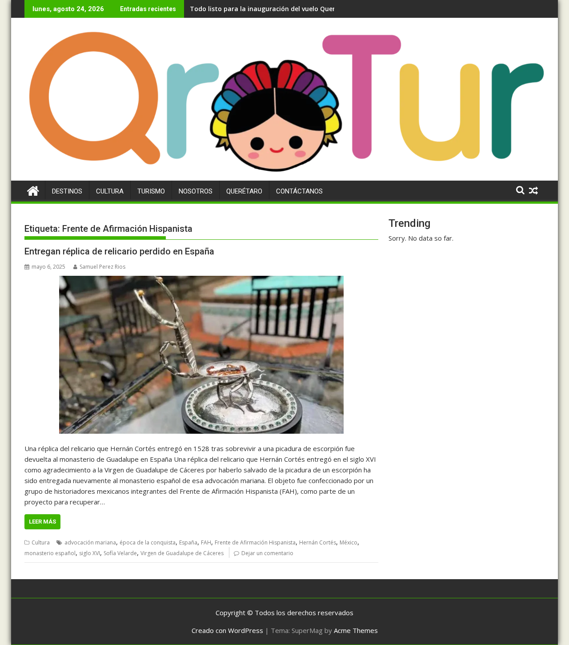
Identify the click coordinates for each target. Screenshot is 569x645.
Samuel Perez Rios (102, 266)
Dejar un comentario (267, 553)
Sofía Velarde (120, 553)
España (188, 542)
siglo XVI (89, 553)
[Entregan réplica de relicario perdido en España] (201, 355)
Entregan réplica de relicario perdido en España (119, 251)
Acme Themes (356, 630)
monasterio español (50, 553)
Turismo (151, 191)
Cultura (110, 191)
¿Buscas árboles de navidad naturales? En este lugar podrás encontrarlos (304, 8)
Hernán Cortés (317, 542)
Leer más (42, 521)
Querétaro (244, 191)
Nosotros (195, 191)
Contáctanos (299, 191)
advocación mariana (90, 542)
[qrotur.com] (284, 175)
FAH (206, 542)
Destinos (67, 191)
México (348, 542)
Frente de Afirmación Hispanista (255, 542)
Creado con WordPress (227, 630)
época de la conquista (148, 542)
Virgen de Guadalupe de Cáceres (182, 553)
